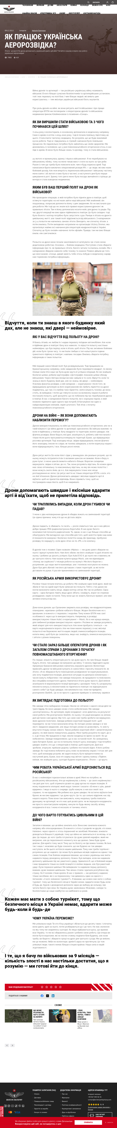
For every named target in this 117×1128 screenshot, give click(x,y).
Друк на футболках (69, 1112)
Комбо (73, 5)
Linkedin (23, 1106)
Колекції (84, 5)
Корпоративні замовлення (71, 1109)
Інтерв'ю (31, 77)
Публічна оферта (68, 1116)
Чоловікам (27, 5)
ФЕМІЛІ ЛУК (97, 5)
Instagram (9, 1106)
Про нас (65, 1094)
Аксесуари (62, 5)
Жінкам (40, 5)
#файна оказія (29, 13)
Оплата (36, 1094)
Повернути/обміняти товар (44, 1101)
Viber (20, 1106)
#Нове (62, 13)
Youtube (12, 1106)
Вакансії (65, 1101)
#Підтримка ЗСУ (48, 13)
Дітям (50, 5)
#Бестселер (74, 13)
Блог (108, 5)
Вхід (107, 2)
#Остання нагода (91, 13)
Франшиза (65, 1098)
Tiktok (16, 1106)
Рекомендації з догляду (42, 1105)
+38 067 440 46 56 (94, 1097)
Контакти (96, 2)
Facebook (5, 1106)
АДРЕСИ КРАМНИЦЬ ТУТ (98, 1090)
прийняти (88, 1122)
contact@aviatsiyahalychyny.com (99, 1100)
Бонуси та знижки (40, 1112)
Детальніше (67, 1121)
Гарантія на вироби (41, 1109)
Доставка (37, 1098)
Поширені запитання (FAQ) (44, 1090)
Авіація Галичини (39, 30)
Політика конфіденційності (72, 1105)
